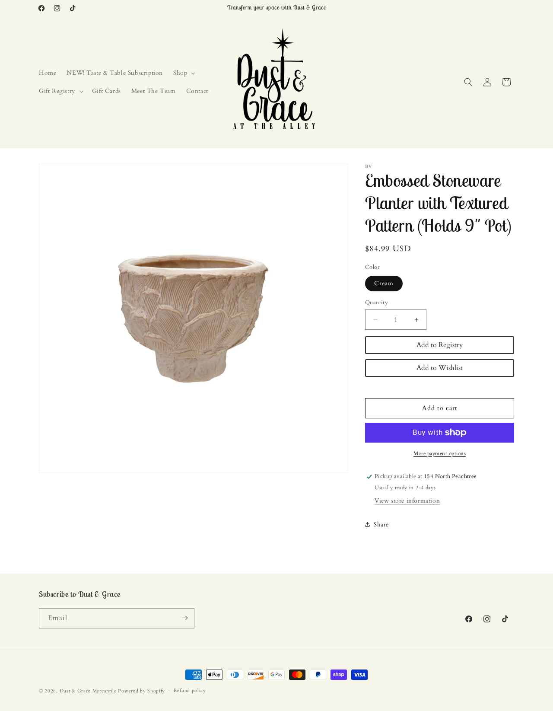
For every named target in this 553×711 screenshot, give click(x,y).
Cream (384, 283)
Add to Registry (439, 345)
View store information (407, 501)
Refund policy (190, 690)
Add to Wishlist (439, 368)
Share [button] (381, 524)
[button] (183, 73)
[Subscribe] (184, 618)
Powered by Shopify (141, 691)
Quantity (376, 302)
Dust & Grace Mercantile (88, 691)
